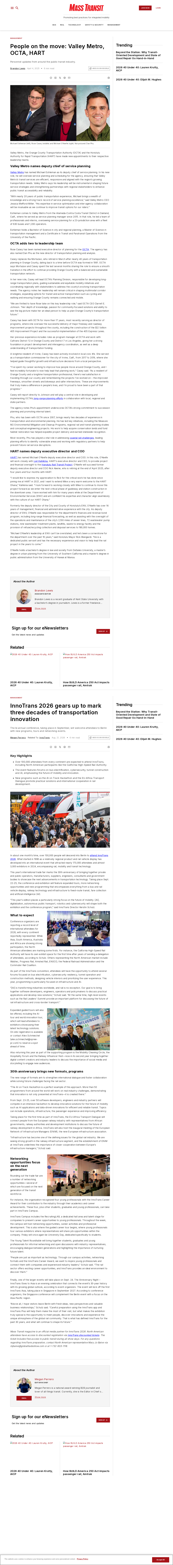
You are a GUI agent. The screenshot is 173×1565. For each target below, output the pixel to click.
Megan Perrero (18, 737)
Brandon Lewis (17, 68)
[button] (12, 8)
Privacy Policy (82, 1559)
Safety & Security (94, 25)
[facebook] (51, 78)
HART (14, 457)
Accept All (161, 1560)
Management (114, 25)
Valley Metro (17, 172)
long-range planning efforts (48, 398)
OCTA (85, 249)
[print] (108, 78)
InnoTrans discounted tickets (83, 1335)
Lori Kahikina (41, 461)
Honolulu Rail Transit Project (57, 464)
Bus (54, 25)
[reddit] (64, 78)
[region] (86, 1560)
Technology (74, 25)
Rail (62, 25)
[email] (69, 78)
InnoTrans (44, 737)
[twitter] (60, 78)
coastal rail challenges (82, 438)
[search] (17, 8)
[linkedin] (55, 78)
